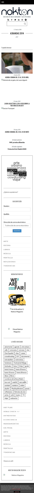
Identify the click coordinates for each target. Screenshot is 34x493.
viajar (6, 398)
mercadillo (22, 382)
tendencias (9, 266)
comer (23, 353)
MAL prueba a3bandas (17, 141)
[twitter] (15, 20)
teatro (18, 395)
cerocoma (13, 350)
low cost (7, 382)
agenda (16, 347)
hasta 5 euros (9, 369)
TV (23, 395)
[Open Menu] (2, 2)
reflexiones (10, 261)
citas (17, 353)
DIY (17, 356)
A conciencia (10, 419)
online (22, 385)
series (7, 395)
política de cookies (16, 489)
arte (6, 241)
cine (27, 350)
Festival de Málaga (20, 363)
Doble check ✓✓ (12, 411)
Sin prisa (8, 428)
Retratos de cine (20, 392)
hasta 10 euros (21, 369)
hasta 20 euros (22, 372)
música (7, 253)
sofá (12, 395)
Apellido (6, 214)
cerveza (21, 350)
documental (25, 356)
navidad (7, 385)
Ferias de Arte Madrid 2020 (17, 147)
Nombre (6, 206)
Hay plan (8, 407)
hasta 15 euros (9, 372)
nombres (15, 385)
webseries (13, 398)
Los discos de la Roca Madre (14, 379)
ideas (6, 376)
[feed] (8, 20)
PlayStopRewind (17, 389)
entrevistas (19, 360)
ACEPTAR (17, 491)
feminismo (8, 363)
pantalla (8, 257)
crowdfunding (9, 356)
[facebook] (12, 20)
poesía (27, 389)
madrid (14, 382)
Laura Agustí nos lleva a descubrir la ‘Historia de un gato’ (17, 104)
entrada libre (9, 360)
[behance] (25, 20)
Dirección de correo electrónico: (15, 222)
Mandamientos (11, 424)
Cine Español (9, 353)
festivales (8, 366)
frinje (21, 366)
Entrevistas (10, 415)
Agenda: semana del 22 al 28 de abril (17, 77)
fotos (15, 366)
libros (7, 249)
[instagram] (22, 20)
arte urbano (25, 347)
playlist (7, 389)
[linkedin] (18, 20)
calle (6, 350)
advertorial (8, 347)
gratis (27, 366)
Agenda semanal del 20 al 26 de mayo (17, 132)
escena (7, 245)
